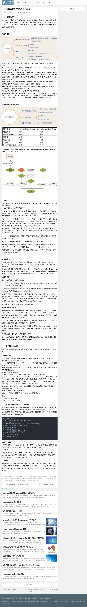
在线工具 (14, 598)
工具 (31, 2)
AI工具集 (40, 598)
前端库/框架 (47, 598)
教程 (44, 2)
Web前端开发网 (15, 601)
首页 (17, 2)
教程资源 (27, 598)
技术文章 (21, 598)
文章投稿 (72, 9)
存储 (24, 12)
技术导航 (8, 598)
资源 (24, 2)
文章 (37, 2)
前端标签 (34, 598)
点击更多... (30, 585)
